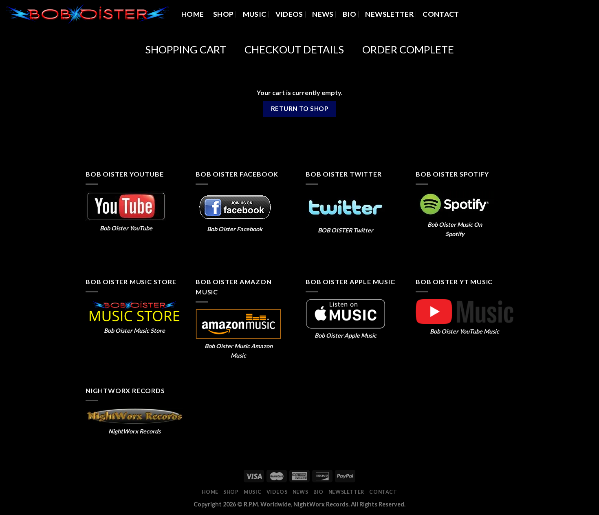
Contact (441, 14)
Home (192, 14)
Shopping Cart (185, 49)
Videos (289, 14)
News (322, 14)
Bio (349, 14)
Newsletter (389, 14)
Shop (223, 14)
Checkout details (294, 49)
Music (254, 14)
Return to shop (299, 108)
